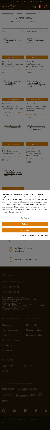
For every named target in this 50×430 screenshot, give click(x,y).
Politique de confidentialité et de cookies (32, 235)
